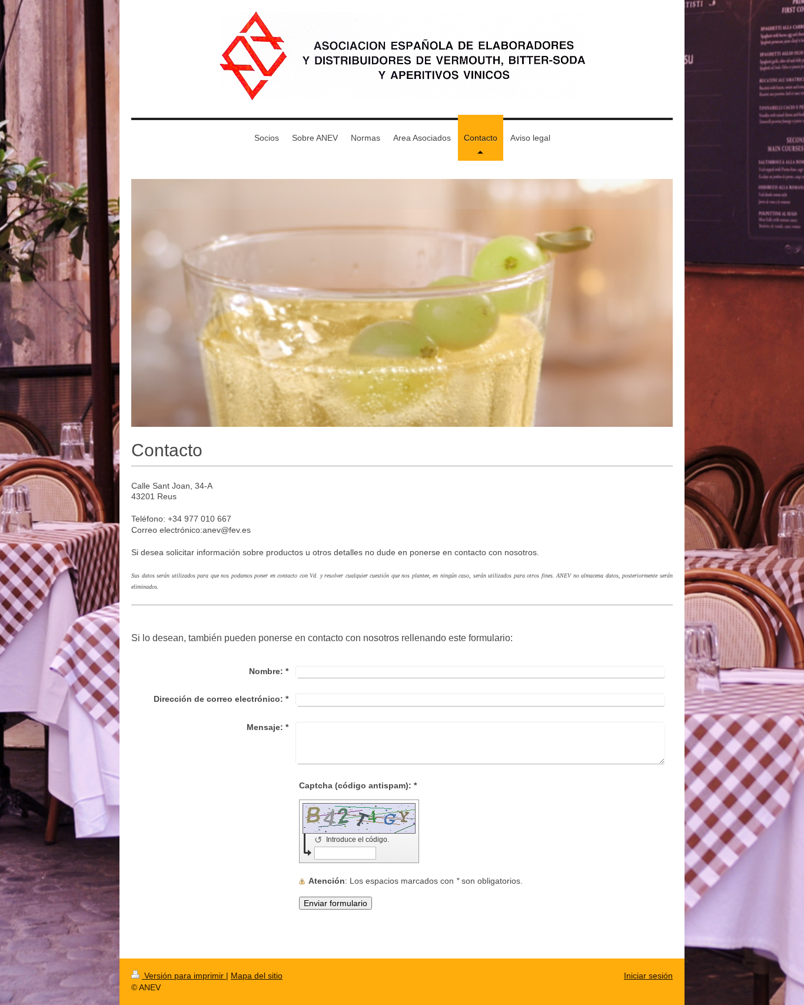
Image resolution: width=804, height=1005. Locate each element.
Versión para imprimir (184, 975)
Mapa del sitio (257, 975)
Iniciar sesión (648, 975)
